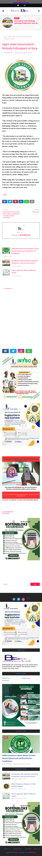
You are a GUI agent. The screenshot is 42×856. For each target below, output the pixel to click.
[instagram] (24, 5)
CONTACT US (6, 678)
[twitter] (13, 351)
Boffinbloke (32, 852)
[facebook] (18, 5)
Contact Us (7, 849)
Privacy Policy (26, 678)
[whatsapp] (28, 351)
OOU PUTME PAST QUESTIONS (7, 512)
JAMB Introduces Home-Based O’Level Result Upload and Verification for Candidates (25, 251)
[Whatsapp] (28, 598)
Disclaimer (5, 680)
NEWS (10, 37)
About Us (37, 849)
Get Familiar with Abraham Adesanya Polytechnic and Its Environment (25, 22)
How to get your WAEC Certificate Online (23, 271)
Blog (15, 852)
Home (5, 37)
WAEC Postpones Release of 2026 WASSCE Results (23, 785)
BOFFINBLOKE (8, 53)
